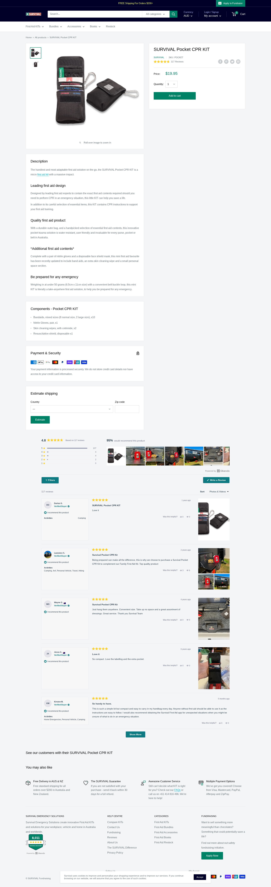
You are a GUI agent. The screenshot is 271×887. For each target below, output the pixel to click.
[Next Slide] (227, 456)
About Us (112, 842)
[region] (168, 456)
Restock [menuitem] (110, 26)
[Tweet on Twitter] (232, 61)
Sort (202, 491)
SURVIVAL (159, 57)
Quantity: (159, 84)
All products (40, 37)
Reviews (112, 837)
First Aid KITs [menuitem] (33, 26)
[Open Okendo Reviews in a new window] (217, 470)
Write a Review (219, 481)
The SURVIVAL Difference (122, 847)
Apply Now (212, 855)
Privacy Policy (115, 852)
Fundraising (114, 832)
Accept (200, 877)
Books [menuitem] (93, 26)
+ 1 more (222, 587)
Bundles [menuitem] (53, 26)
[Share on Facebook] (220, 61)
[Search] (173, 14)
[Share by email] (238, 61)
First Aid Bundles (163, 827)
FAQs (177, 790)
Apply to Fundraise (232, 3)
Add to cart (175, 95)
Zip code (120, 402)
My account (211, 15)
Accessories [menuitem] (74, 26)
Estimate (40, 419)
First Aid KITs (161, 822)
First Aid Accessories (166, 832)
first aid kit (42, 174)
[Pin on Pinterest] (226, 61)
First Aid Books (162, 837)
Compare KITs (115, 822)
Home (29, 37)
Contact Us (113, 827)
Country (35, 402)
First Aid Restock (163, 842)
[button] (168, 61)
